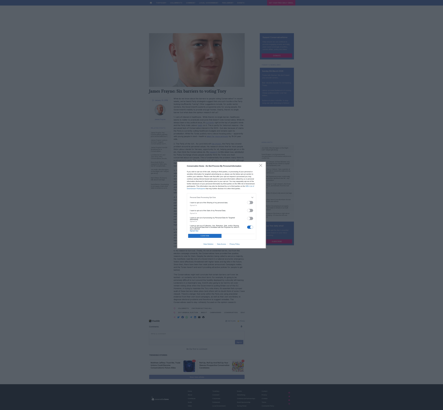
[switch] (250, 202)
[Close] (261, 166)
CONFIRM (205, 236)
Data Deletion (208, 244)
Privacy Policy (235, 244)
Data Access (221, 244)
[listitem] (221, 197)
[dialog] (221, 205)
